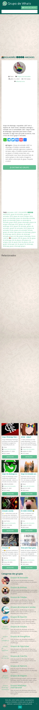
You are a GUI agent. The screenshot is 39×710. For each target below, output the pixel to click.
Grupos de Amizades (24, 76)
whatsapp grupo (8, 246)
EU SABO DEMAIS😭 (27, 511)
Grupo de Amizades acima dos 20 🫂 (29, 474)
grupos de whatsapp (24, 232)
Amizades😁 (6, 548)
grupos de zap (13, 236)
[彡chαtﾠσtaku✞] (29, 429)
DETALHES (10, 457)
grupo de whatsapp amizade (25, 218)
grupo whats (13, 222)
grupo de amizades (17, 214)
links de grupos (23, 242)
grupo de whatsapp (9, 218)
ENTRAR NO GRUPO (20, 167)
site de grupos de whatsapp (24, 244)
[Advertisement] (19, 35)
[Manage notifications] (4, 705)
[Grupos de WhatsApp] (17, 3)
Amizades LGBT (12, 212)
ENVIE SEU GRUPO (30, 8)
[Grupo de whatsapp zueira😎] (10, 466)
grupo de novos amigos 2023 (23, 216)
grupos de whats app (10, 232)
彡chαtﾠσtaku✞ (26, 437)
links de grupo (13, 242)
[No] (37, 704)
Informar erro (20, 81)
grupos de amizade (20, 226)
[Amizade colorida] (10, 503)
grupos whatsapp (24, 236)
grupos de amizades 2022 (18, 228)
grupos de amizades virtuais (23, 230)
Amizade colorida (7, 511)
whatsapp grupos (20, 246)
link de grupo (22, 238)
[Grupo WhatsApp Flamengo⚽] (10, 429)
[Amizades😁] (10, 540)
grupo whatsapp (23, 222)
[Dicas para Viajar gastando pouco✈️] (29, 540)
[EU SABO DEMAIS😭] (29, 503)
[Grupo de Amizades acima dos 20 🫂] (29, 466)
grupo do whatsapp (9, 220)
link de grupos (16, 240)
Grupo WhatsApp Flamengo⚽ (10, 437)
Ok (20, 707)
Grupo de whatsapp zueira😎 (10, 474)
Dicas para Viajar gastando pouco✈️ (29, 548)
